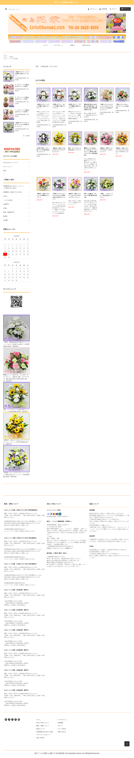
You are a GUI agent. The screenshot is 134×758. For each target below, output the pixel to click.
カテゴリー (57, 45)
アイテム (126, 9)
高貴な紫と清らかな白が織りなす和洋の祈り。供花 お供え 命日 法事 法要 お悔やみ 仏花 (90, 107)
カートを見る (62, 729)
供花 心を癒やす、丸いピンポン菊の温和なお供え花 (90, 195)
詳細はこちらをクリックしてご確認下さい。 (60, 548)
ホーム (46, 45)
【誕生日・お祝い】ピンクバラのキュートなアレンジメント (106, 149)
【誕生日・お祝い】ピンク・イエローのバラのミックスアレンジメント (74, 195)
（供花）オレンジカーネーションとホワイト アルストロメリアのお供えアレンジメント (106, 107)
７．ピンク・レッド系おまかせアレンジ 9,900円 (22, 110)
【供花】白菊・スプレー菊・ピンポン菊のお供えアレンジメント (43, 149)
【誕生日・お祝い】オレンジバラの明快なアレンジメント (43, 195)
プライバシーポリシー (43, 734)
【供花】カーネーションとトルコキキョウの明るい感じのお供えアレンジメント (58, 196)
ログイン (114, 9)
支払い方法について (42, 722)
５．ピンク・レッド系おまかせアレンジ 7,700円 (22, 98)
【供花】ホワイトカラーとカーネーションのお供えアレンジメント (22, 124)
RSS (37, 738)
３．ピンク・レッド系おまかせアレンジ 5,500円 (22, 85)
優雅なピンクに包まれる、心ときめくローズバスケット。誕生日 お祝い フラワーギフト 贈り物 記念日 (91, 151)
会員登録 (104, 9)
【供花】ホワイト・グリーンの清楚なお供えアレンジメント (74, 106)
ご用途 (71, 45)
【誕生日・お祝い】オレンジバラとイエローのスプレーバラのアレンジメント (122, 150)
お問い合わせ (86, 45)
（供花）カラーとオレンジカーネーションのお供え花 (122, 106)
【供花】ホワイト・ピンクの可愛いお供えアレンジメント (22, 73)
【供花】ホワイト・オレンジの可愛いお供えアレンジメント (58, 106)
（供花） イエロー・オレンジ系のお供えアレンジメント (106, 195)
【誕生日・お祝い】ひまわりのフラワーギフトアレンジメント (58, 149)
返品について (40, 729)
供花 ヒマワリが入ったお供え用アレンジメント (74, 149)
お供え (11, 57)
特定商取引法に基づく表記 (44, 732)
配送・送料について (42, 725)
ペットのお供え (14, 58)
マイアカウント (62, 719)
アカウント (93, 9)
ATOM (42, 738)
